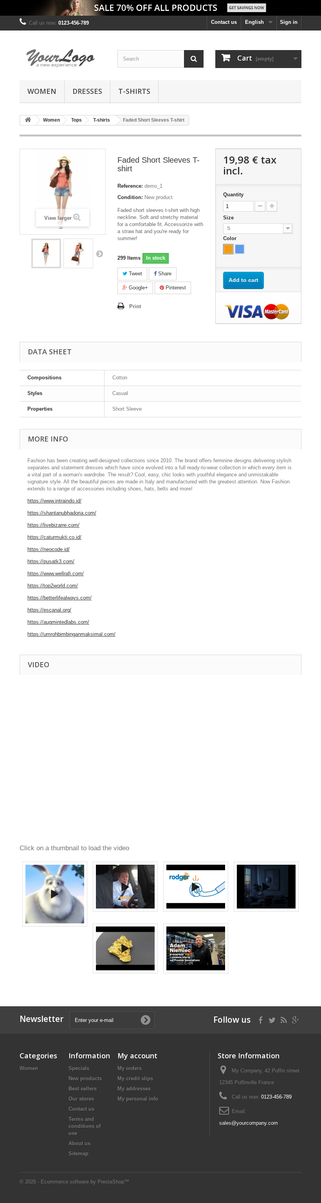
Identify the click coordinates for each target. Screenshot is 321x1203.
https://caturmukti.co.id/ (54, 537)
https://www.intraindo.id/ (54, 501)
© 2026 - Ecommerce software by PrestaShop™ (74, 1182)
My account (137, 1055)
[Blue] (239, 249)
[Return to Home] (27, 120)
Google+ (137, 288)
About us (79, 1143)
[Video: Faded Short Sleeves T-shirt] (54, 894)
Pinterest (175, 288)
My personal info (137, 1099)
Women (41, 91)
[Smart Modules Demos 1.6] (63, 58)
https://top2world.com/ (52, 586)
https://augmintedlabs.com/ (58, 622)
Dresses (87, 91)
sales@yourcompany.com (248, 1123)
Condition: (130, 197)
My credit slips (135, 1078)
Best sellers (83, 1089)
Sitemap (78, 1153)
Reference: (130, 186)
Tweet (134, 274)
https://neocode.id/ (48, 549)
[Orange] (228, 249)
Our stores (81, 1099)
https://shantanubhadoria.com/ (61, 513)
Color (230, 238)
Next (99, 253)
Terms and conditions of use (85, 1126)
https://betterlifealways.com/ (59, 598)
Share (164, 274)
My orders (129, 1068)
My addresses (134, 1089)
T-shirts (134, 91)
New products (85, 1078)
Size (229, 218)
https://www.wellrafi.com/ (55, 573)
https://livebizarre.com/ (53, 525)
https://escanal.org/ (49, 610)
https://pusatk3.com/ (50, 561)
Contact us (224, 22)
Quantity (233, 195)
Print (135, 306)
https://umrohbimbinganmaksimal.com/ (71, 634)
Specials (79, 1068)
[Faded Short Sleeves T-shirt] (46, 253)
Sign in (289, 22)
